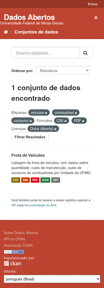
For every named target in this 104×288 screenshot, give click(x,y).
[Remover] (46, 113)
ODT (56, 180)
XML (25, 180)
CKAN (12, 263)
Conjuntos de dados (36, 31)
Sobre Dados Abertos (21, 232)
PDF (35, 180)
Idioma (9, 271)
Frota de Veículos (28, 155)
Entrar (93, 4)
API (13, 205)
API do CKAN (14, 238)
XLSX (45, 180)
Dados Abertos (29, 16)
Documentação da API (39, 205)
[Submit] (86, 52)
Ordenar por (21, 70)
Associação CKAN (18, 245)
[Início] (6, 31)
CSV (15, 180)
